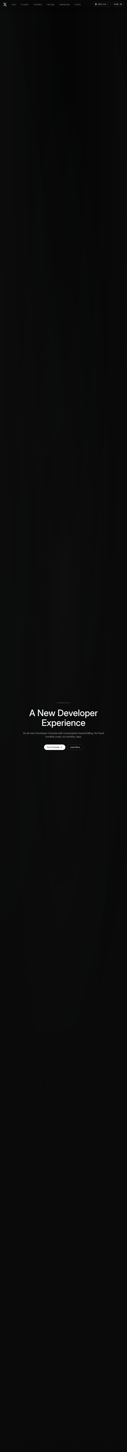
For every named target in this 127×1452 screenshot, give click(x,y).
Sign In (118, 4)
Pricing (50, 5)
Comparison (64, 5)
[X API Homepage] (5, 4)
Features (38, 5)
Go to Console (53, 747)
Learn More (75, 747)
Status (78, 5)
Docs (14, 5)
